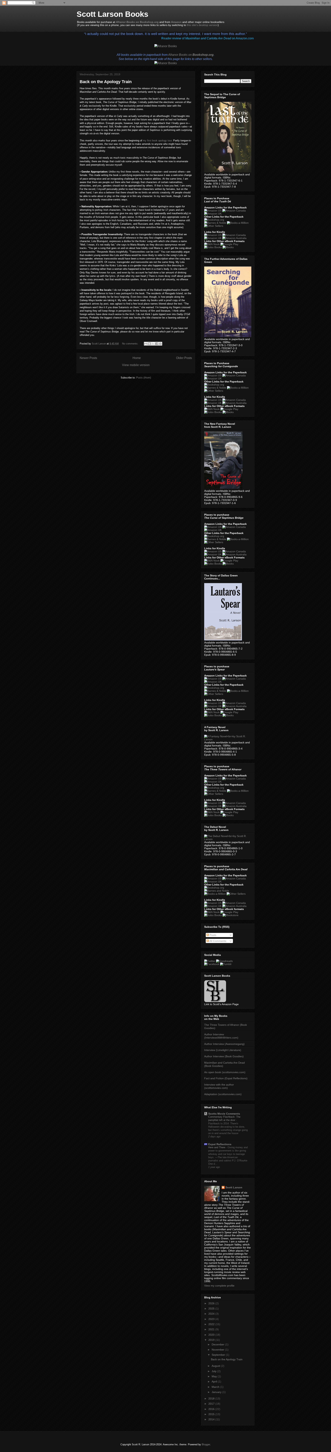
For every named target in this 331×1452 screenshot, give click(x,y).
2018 (211, 1398)
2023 (211, 1319)
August (216, 1365)
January (217, 1392)
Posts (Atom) (143, 377)
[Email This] (146, 344)
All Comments (217, 940)
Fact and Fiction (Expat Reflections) (225, 1078)
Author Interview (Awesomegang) (224, 1043)
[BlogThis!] (149, 344)
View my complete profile (219, 1285)
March (216, 1386)
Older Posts (184, 358)
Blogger (206, 1444)
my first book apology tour (157, 140)
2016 (211, 1409)
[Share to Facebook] (157, 344)
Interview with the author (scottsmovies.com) (219, 1086)
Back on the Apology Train (106, 81)
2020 (211, 1334)
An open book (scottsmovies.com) (224, 1072)
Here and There (217, 1147)
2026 (211, 1303)
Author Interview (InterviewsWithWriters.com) (221, 1036)
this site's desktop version (202, 25)
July (214, 1371)
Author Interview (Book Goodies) (224, 1056)
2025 (211, 1308)
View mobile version (136, 365)
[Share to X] (153, 344)
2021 (211, 1329)
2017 (211, 1403)
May (215, 1376)
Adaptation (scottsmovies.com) (223, 1094)
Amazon (176, 21)
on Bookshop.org (137, 21)
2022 (211, 1324)
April (215, 1381)
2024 (211, 1313)
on (191, 54)
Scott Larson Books (112, 14)
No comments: (130, 343)
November (218, 1349)
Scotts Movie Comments (224, 1113)
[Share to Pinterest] (160, 344)
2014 (211, 1419)
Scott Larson (233, 1187)
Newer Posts (88, 358)
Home (137, 358)
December (218, 1344)
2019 (211, 1339)
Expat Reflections (219, 1144)
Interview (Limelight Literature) (222, 1050)
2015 (211, 1414)
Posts (212, 935)
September (219, 1354)
